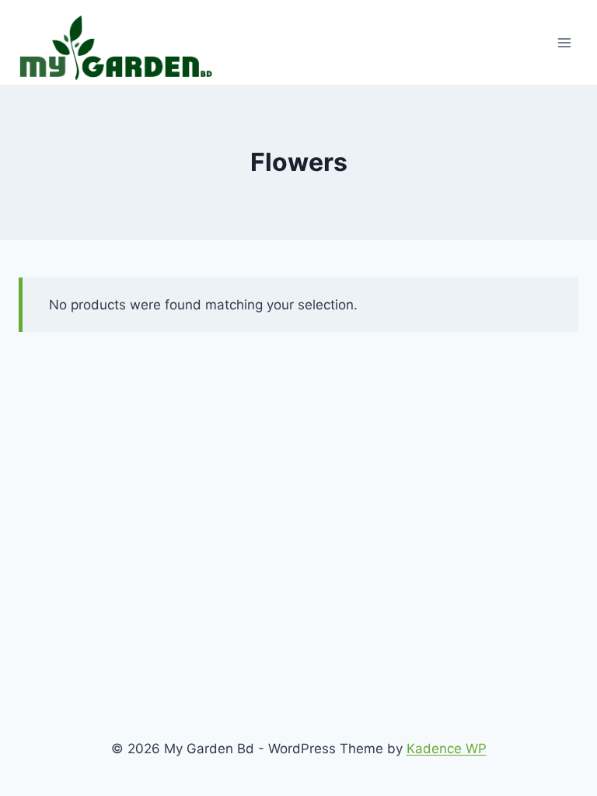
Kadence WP (447, 748)
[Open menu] (564, 42)
